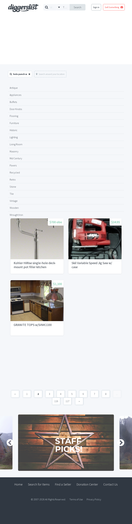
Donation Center (87, 484)
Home (18, 484)
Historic (13, 130)
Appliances (15, 94)
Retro (13, 179)
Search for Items (39, 484)
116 (56, 401)
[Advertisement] (66, 40)
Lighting (14, 137)
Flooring (14, 116)
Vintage (14, 200)
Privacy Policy (94, 499)
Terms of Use (76, 499)
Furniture (14, 123)
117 (67, 401)
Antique (14, 87)
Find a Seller (63, 484)
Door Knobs (16, 109)
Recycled (15, 172)
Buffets (13, 102)
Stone (13, 186)
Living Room (16, 144)
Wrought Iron (16, 214)
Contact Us (110, 484)
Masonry (14, 151)
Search (77, 7)
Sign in (96, 7)
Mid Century (16, 158)
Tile (12, 193)
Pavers (13, 165)
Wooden (14, 207)
